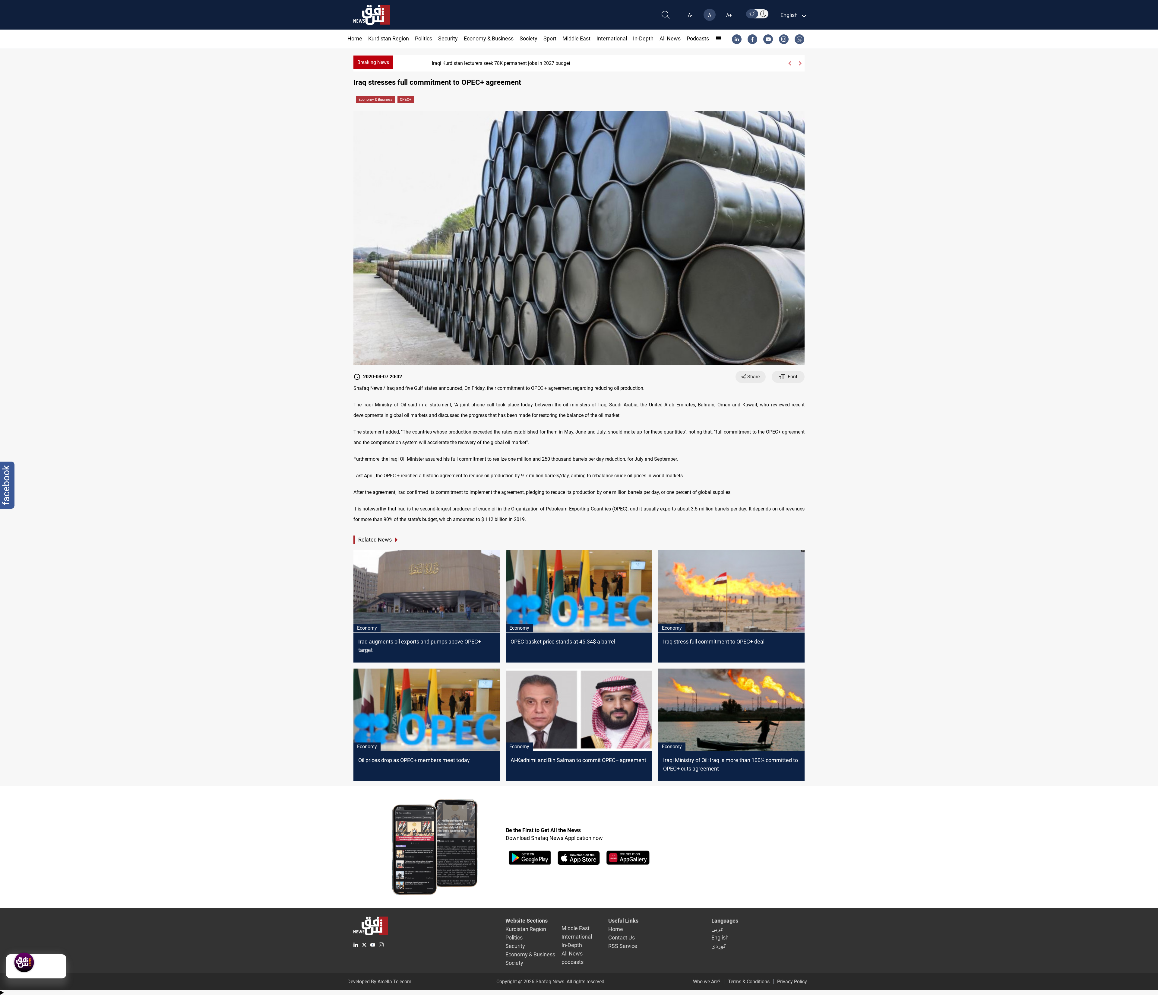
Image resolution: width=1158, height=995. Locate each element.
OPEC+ (405, 99)
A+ (729, 15)
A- (690, 15)
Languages (724, 920)
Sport (549, 38)
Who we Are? (706, 981)
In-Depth (643, 38)
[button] (789, 63)
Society (528, 38)
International (611, 38)
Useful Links (623, 920)
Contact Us (621, 937)
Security (448, 38)
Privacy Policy (792, 981)
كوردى (718, 946)
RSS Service (622, 946)
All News (670, 38)
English (720, 937)
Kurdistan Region (388, 38)
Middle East (576, 38)
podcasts (698, 38)
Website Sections (526, 920)
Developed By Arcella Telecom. (380, 981)
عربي (717, 929)
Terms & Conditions (749, 981)
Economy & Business (489, 38)
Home (354, 38)
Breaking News (373, 62)
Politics (423, 38)
